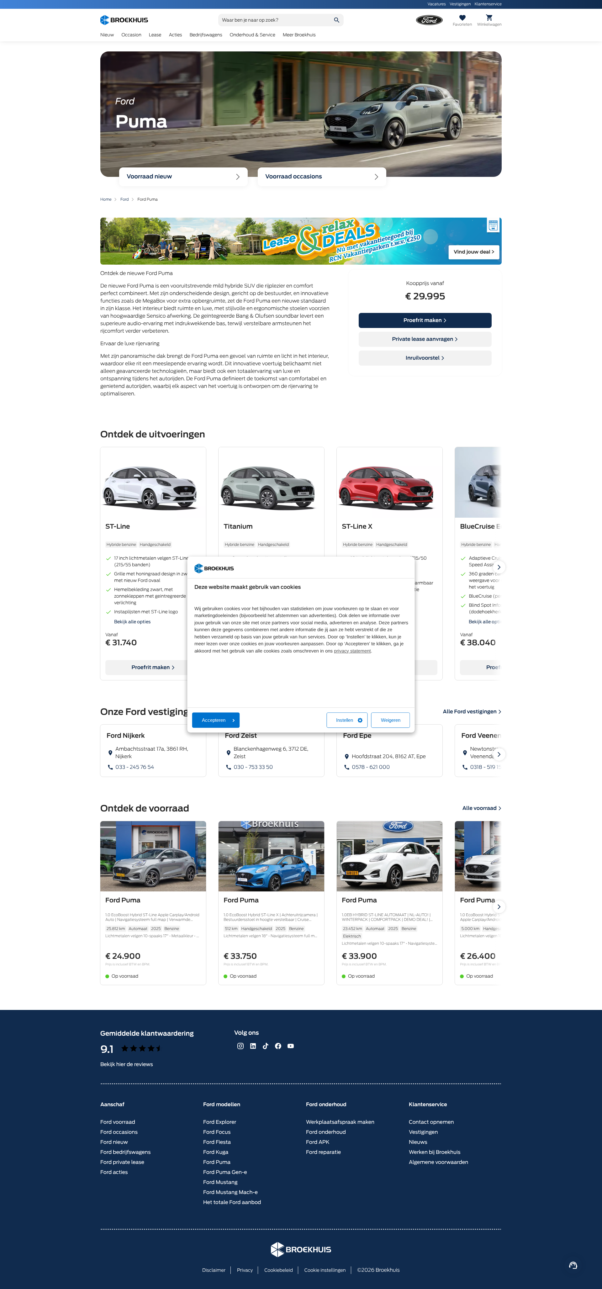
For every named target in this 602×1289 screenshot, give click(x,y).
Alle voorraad (479, 808)
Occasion (131, 35)
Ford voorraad (117, 1122)
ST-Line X (357, 526)
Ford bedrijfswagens (125, 1152)
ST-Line (117, 526)
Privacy (245, 1270)
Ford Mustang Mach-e (230, 1192)
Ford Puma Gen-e (225, 1172)
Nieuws (418, 1142)
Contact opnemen (431, 1122)
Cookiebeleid (278, 1270)
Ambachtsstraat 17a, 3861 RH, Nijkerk (151, 752)
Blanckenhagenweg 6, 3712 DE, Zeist (271, 752)
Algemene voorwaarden (438, 1162)
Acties (175, 35)
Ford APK (318, 1142)
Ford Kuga (216, 1152)
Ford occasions (119, 1132)
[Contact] (573, 1265)
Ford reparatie (323, 1152)
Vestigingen (460, 4)
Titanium (238, 526)
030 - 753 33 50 (253, 767)
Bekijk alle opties (132, 621)
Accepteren (213, 720)
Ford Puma (122, 900)
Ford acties (114, 1172)
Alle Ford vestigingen (470, 712)
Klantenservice (488, 4)
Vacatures (436, 4)
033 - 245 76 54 (134, 767)
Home (106, 199)
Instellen (344, 720)
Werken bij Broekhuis (435, 1152)
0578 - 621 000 (371, 767)
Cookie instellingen (325, 1270)
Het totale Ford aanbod (232, 1202)
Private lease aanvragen (422, 339)
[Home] (124, 20)
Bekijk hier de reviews (126, 1064)
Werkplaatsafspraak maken (340, 1122)
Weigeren (390, 720)
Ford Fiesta (217, 1142)
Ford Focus (217, 1132)
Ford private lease (122, 1162)
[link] (153, 751)
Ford (124, 199)
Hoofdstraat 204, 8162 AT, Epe (389, 756)
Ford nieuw (114, 1142)
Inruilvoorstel (423, 358)
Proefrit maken (423, 320)
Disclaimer (213, 1270)
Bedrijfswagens (206, 35)
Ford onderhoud (326, 1132)
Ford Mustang (220, 1182)
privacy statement (352, 651)
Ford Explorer (219, 1122)
